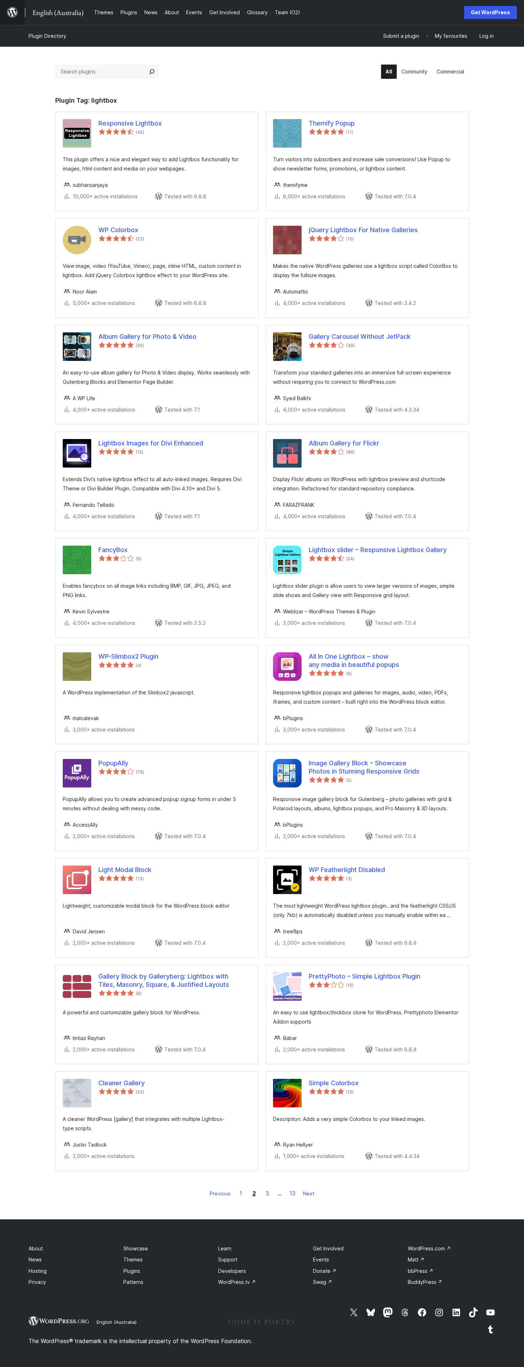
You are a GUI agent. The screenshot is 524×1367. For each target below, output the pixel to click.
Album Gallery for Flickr (344, 443)
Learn (224, 1248)
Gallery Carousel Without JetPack (360, 336)
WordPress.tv (237, 1282)
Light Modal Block (124, 869)
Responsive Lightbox (130, 123)
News (35, 1259)
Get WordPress (490, 12)
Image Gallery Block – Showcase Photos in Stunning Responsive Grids (364, 767)
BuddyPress (425, 1282)
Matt (416, 1259)
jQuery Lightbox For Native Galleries (363, 230)
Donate (325, 1271)
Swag (322, 1282)
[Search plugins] (152, 72)
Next (308, 1193)
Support (227, 1259)
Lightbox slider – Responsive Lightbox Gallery (378, 550)
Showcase (135, 1248)
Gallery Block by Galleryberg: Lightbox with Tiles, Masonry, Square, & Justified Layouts (163, 980)
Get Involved (328, 1248)
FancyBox (113, 550)
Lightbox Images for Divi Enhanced (150, 443)
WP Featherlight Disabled (347, 869)
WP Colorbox (118, 230)
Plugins (131, 1271)
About (36, 1248)
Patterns (133, 1282)
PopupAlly (113, 763)
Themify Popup (332, 123)
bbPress (420, 1271)
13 (292, 1193)
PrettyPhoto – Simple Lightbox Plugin (364, 976)
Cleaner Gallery (121, 1083)
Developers (232, 1271)
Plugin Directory (47, 36)
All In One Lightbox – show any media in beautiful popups (354, 660)
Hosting (38, 1271)
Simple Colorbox (334, 1083)
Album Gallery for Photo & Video (147, 336)
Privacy (37, 1282)
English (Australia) (117, 1322)
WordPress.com (429, 1248)
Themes (133, 1259)
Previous (220, 1193)
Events (321, 1259)
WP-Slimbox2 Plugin (128, 656)
